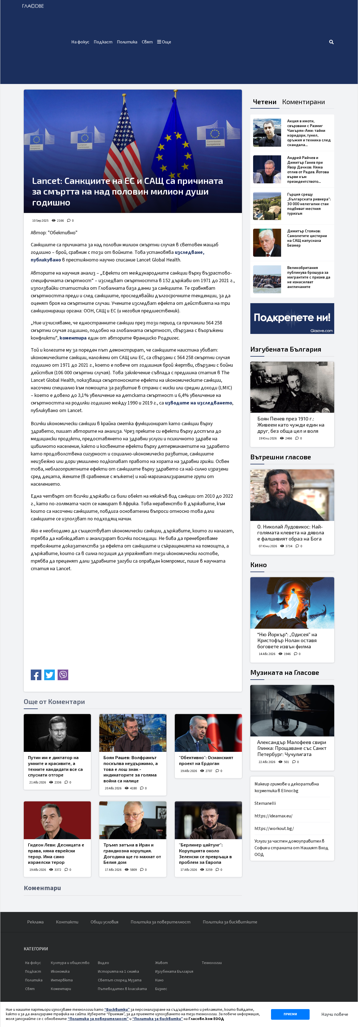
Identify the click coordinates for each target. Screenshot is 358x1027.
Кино (258, 564)
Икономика (60, 971)
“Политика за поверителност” (98, 1019)
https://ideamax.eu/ (274, 816)
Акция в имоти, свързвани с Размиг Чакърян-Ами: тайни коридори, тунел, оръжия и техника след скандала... (309, 133)
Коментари (61, 989)
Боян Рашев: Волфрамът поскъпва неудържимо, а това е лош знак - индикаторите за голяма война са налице (130, 769)
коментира (73, 337)
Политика (127, 42)
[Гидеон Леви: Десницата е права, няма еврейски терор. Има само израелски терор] (57, 820)
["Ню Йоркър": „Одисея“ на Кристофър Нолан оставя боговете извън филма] (292, 603)
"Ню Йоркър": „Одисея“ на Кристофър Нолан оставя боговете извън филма (287, 640)
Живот (161, 963)
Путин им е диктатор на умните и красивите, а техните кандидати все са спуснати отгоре (55, 766)
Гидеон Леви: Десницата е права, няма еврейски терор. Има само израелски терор (56, 853)
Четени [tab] (265, 101)
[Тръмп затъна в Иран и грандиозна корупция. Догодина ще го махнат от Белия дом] (132, 820)
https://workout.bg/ (274, 828)
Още (166, 42)
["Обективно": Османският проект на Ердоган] (208, 733)
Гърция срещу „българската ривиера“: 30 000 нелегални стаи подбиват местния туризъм (309, 204)
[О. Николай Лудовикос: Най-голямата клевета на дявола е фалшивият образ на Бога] (292, 495)
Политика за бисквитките (230, 922)
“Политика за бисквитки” (157, 1019)
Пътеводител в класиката (122, 989)
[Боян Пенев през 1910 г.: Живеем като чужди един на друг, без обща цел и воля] (292, 387)
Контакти (67, 922)
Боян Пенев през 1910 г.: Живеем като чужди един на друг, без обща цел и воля (290, 424)
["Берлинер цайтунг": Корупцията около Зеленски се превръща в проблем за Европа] (208, 820)
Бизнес (161, 989)
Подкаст (103, 42)
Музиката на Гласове (284, 672)
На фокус (80, 42)
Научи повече (334, 1014)
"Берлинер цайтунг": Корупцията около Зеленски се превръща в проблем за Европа (205, 853)
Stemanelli (265, 803)
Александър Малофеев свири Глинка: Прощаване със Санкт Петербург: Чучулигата (291, 748)
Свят (147, 42)
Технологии (212, 963)
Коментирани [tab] (303, 101)
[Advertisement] (251, 42)
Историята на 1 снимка (118, 971)
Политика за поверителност (160, 922)
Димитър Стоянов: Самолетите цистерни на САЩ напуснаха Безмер (307, 238)
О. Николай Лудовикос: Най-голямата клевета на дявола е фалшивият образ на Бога (290, 532)
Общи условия (104, 922)
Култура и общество (70, 963)
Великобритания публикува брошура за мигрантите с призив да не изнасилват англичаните (308, 277)
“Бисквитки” (117, 1009)
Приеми (290, 1014)
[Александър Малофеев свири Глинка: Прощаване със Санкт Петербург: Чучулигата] (292, 710)
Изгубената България (285, 349)
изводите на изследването (198, 402)
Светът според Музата (120, 980)
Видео (103, 963)
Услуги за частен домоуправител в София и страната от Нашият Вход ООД (291, 848)
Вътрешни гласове (280, 457)
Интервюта (62, 980)
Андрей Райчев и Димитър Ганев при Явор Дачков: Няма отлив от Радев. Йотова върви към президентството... (308, 169)
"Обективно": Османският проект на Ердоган (206, 760)
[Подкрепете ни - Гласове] (292, 318)
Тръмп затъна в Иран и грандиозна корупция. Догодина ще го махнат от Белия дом (132, 853)
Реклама (35, 922)
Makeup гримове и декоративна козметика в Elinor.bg (287, 787)
